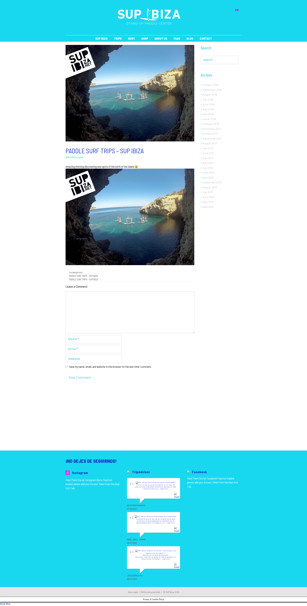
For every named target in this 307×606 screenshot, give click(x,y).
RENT (131, 38)
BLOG (190, 38)
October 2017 (210, 133)
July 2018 (208, 99)
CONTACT (206, 38)
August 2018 (210, 94)
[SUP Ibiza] (149, 16)
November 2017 (212, 129)
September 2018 (212, 90)
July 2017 (208, 148)
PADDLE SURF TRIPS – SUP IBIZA (83, 276)
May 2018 (208, 109)
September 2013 (212, 182)
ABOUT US (160, 38)
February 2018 (211, 124)
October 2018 (210, 85)
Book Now (5, 603)
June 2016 (208, 172)
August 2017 (210, 143)
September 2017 (212, 138)
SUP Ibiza (101, 38)
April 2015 (208, 177)
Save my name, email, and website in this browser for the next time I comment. (110, 366)
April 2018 (208, 114)
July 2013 (208, 192)
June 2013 (208, 197)
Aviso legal (133, 592)
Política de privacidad (150, 592)
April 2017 (208, 163)
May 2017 (208, 158)
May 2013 (208, 202)
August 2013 (210, 187)
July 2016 (208, 168)
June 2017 (208, 153)
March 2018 (209, 119)
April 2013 (208, 207)
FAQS (177, 38)
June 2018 (208, 104)
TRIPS (118, 38)
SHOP (144, 38)
